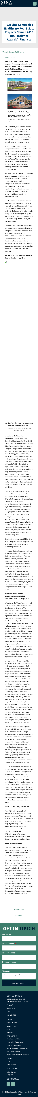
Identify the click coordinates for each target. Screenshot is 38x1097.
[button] (35, 4)
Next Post (19, 915)
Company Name (9, 962)
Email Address (8, 944)
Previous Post (19, 909)
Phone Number (8, 953)
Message (6, 971)
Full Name (6, 934)
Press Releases (8, 52)
